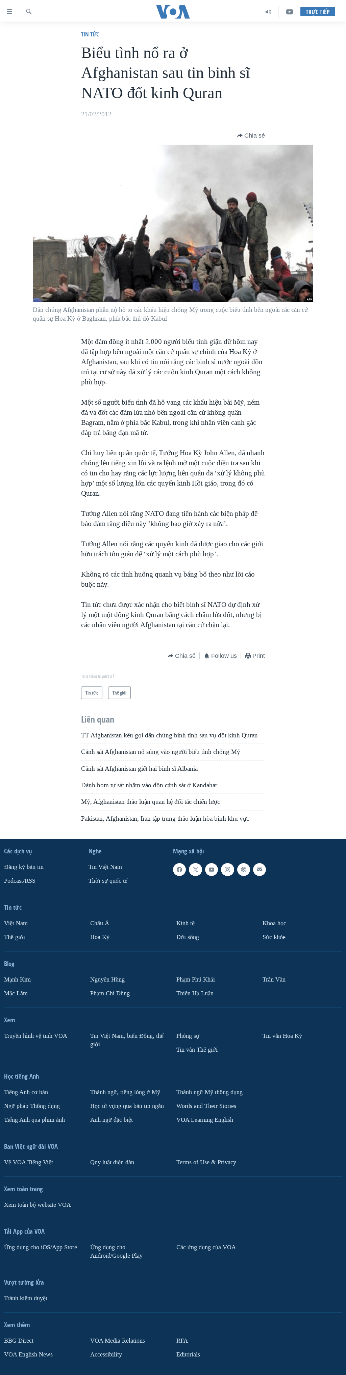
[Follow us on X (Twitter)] (195, 869)
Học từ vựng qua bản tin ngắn (127, 1106)
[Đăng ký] (259, 869)
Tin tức (90, 34)
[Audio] (268, 12)
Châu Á (99, 923)
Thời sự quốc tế (108, 881)
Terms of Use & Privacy (206, 1162)
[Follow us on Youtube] (211, 869)
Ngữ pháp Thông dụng (32, 1106)
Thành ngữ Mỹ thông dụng (209, 1092)
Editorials (188, 1354)
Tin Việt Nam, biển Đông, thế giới (127, 1040)
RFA (182, 1340)
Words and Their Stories (206, 1106)
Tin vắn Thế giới (197, 1050)
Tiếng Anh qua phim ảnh (34, 1120)
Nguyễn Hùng (107, 980)
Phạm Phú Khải (195, 980)
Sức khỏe (274, 937)
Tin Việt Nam (105, 867)
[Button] (251, 135)
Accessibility (106, 1354)
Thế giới (14, 937)
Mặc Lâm (16, 993)
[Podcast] (243, 869)
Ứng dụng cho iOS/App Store (40, 1247)
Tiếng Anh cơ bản (26, 1092)
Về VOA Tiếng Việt (28, 1162)
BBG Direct (18, 1340)
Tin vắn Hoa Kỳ (282, 1036)
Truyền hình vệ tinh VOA (35, 1036)
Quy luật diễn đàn (112, 1162)
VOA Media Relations (117, 1340)
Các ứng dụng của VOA (206, 1247)
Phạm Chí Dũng (110, 993)
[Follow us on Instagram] (227, 869)
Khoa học (274, 923)
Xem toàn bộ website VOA (37, 1205)
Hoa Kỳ (99, 937)
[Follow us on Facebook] (179, 869)
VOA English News (28, 1354)
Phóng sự (187, 1036)
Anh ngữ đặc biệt (111, 1120)
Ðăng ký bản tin (24, 867)
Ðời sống (187, 937)
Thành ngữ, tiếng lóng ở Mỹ (125, 1092)
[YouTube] (289, 12)
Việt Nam (16, 923)
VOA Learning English (204, 1120)
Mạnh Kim (17, 980)
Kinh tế (185, 923)
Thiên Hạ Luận (195, 993)
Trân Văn (274, 980)
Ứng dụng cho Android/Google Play (116, 1252)
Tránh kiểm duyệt (25, 1298)
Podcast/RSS (19, 881)
